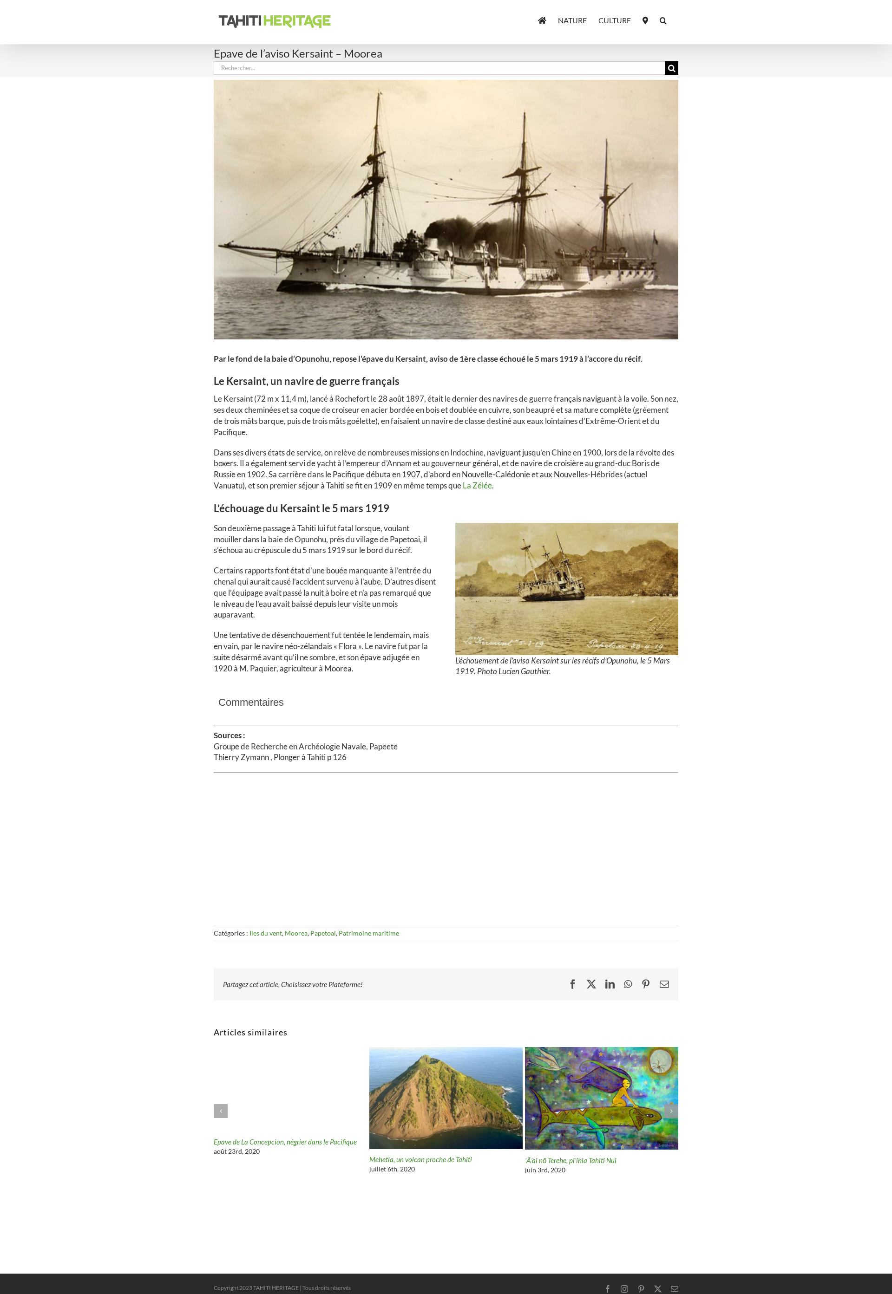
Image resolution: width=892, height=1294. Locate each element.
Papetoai (323, 933)
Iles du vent (265, 933)
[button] (663, 19)
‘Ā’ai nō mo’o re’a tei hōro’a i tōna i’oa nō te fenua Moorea (438, 1163)
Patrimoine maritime (369, 933)
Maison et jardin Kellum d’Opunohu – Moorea (280, 1160)
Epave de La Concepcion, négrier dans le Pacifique (596, 1142)
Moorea (296, 933)
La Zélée (477, 485)
